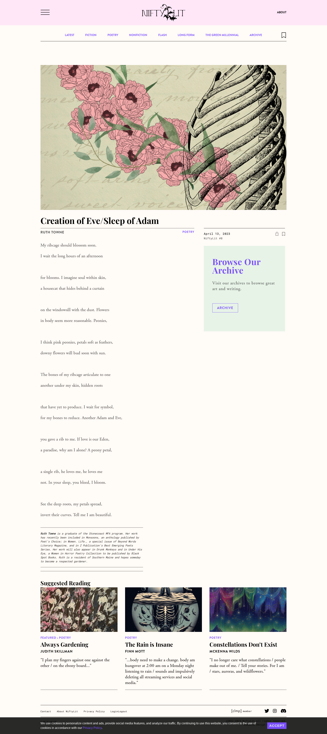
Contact (45, 711)
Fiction (91, 35)
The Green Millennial (222, 35)
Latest (69, 35)
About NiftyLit (67, 711)
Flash (162, 35)
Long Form (186, 35)
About (282, 12)
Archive (256, 35)
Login (114, 711)
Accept (276, 726)
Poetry (112, 35)
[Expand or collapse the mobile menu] (44, 13)
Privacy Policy (92, 727)
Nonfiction (138, 35)
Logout (122, 711)
